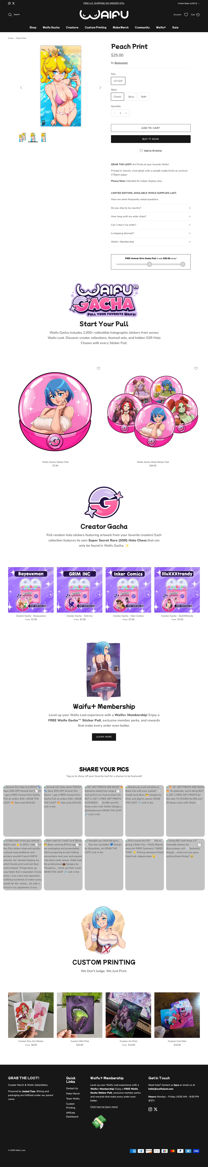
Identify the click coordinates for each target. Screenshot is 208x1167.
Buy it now (150, 139)
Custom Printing (95, 27)
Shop (33, 27)
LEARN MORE (104, 736)
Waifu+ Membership (122, 241)
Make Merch (121, 27)
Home (10, 38)
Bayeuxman (121, 62)
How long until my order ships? (128, 216)
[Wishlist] (186, 14)
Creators (72, 27)
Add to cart (150, 128)
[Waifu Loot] (104, 14)
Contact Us (72, 1088)
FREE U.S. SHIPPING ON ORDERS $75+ (104, 3)
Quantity (116, 106)
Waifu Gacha (51, 27)
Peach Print (21, 38)
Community (142, 27)
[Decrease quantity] (114, 113)
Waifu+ (161, 27)
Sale (175, 27)
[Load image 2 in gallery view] (61, 86)
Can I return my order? (123, 224)
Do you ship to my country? (126, 208)
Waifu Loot (20, 1150)
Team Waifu (73, 1098)
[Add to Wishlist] (98, 368)
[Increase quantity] (127, 113)
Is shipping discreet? (122, 233)
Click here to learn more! (104, 1107)
